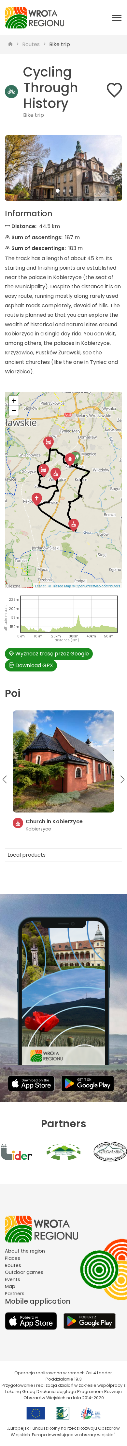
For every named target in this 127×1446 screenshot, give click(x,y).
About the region (25, 1251)
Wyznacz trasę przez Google (51, 653)
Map (10, 1286)
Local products (26, 855)
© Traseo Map (60, 585)
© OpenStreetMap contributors (96, 585)
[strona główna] (10, 44)
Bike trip (59, 44)
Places (12, 1258)
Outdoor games (24, 1272)
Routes (31, 44)
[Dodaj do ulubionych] (114, 91)
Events (12, 1279)
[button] (13, 168)
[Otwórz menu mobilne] (117, 17)
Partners (14, 1293)
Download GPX (33, 665)
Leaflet (40, 585)
